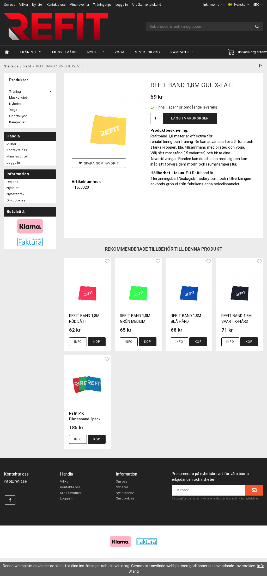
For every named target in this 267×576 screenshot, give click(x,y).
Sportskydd (147, 52)
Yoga (119, 52)
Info (78, 342)
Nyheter (37, 5)
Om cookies (16, 200)
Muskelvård (64, 52)
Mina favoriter (79, 5)
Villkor (23, 5)
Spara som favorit (100, 163)
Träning (28, 52)
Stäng (134, 571)
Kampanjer (182, 52)
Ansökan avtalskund (146, 5)
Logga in (122, 5)
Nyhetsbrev (16, 194)
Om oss (9, 5)
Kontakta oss (56, 5)
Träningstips (102, 5)
